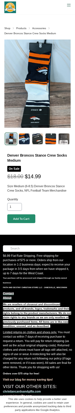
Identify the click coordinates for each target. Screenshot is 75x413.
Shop (7, 28)
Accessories (39, 28)
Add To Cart (21, 218)
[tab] (11, 139)
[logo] (10, 7)
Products (21, 28)
